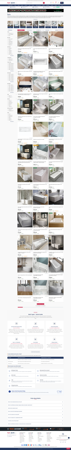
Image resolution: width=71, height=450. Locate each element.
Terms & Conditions (40, 436)
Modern (9, 95)
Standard (10, 109)
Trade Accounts (22, 439)
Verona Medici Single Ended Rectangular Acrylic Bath (55, 185)
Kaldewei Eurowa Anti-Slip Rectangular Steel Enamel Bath (25, 71)
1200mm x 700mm (11, 64)
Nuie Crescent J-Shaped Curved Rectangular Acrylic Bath (56, 94)
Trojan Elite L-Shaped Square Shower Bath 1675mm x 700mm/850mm (25, 117)
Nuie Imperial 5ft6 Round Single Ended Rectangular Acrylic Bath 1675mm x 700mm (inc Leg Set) (25, 94)
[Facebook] (60, 442)
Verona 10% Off (10, 33)
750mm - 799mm (11, 87)
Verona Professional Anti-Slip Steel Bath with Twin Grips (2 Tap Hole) (40, 185)
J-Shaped (10, 51)
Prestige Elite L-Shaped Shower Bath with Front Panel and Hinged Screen (56, 252)
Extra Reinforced (11, 110)
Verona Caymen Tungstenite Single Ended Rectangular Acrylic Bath (39, 117)
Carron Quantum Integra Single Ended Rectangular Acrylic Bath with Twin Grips (56, 275)
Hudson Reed (10, 116)
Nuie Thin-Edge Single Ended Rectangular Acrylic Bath (55, 49)
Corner (9, 40)
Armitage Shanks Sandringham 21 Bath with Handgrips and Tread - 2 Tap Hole (39, 71)
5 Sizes (31, 47)
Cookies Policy (40, 439)
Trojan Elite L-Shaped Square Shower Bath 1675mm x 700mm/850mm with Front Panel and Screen (25, 162)
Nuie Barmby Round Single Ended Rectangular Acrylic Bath (24, 185)
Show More (11, 55)
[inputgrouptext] (44, 3)
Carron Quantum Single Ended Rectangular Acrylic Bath (56, 71)
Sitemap (52, 448)
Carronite (10, 101)
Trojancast (10, 106)
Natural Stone (10, 102)
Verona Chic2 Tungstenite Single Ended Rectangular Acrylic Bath (56, 162)
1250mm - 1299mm (11, 75)
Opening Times (31, 437)
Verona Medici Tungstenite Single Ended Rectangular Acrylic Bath (54, 117)
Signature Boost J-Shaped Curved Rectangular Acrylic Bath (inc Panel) (55, 298)
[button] (58, 3)
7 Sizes (47, 47)
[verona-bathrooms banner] (35, 10)
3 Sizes (62, 47)
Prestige (10, 118)
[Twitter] (62, 442)
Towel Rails (48, 439)
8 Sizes (62, 273)
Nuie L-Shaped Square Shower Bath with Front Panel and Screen (25, 207)
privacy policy (62, 439)
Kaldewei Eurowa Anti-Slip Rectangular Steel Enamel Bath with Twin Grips (40, 94)
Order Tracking (31, 436)
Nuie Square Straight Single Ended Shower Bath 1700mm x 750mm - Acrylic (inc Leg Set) (39, 162)
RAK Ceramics (10, 115)
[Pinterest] (63, 442)
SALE (62, 5)
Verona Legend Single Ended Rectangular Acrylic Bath (55, 230)
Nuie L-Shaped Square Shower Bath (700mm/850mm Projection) (38, 275)
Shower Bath (10, 43)
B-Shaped (10, 48)
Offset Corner (10, 42)
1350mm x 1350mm (11, 69)
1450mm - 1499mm (11, 80)
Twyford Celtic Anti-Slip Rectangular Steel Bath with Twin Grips (25, 230)
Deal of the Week (11, 34)
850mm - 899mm (11, 89)
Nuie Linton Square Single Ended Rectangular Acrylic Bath (56, 207)
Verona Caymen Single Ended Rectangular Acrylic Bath (40, 49)
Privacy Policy (40, 438)
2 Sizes (47, 228)
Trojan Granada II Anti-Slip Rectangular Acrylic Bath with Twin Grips (25, 139)
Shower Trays (49, 436)
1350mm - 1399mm (11, 77)
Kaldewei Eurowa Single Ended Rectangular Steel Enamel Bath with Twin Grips (40, 252)
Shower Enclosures (49, 437)
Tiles (59, 5)
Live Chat (30, 439)
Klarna (21, 442)
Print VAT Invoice (31, 438)
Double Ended (10, 60)
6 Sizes (62, 205)
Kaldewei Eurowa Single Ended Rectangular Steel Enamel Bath (24, 49)
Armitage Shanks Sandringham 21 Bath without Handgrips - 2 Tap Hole (24, 252)
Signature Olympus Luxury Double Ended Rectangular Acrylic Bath (38, 207)
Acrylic (9, 100)
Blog (38, 437)
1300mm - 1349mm (11, 76)
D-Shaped (10, 50)
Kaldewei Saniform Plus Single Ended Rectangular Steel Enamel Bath (55, 139)
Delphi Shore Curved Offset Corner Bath (38, 139)
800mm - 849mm (11, 88)
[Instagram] (65, 442)
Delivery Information (22, 436)
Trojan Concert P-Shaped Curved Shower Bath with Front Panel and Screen (40, 230)
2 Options (31, 160)
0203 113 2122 (10, 436)
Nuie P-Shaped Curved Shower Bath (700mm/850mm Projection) (38, 298)
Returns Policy (22, 437)
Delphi (9, 117)
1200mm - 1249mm (11, 74)
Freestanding (10, 41)
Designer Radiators (49, 438)
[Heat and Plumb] (12, 2)
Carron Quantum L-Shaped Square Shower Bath (24, 297)
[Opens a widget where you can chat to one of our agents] (68, 449)
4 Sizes (62, 92)
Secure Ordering (22, 438)
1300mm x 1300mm (11, 68)
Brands (56, 5)
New (9, 35)
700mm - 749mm (11, 86)
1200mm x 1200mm (11, 63)
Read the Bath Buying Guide (35, 351)
